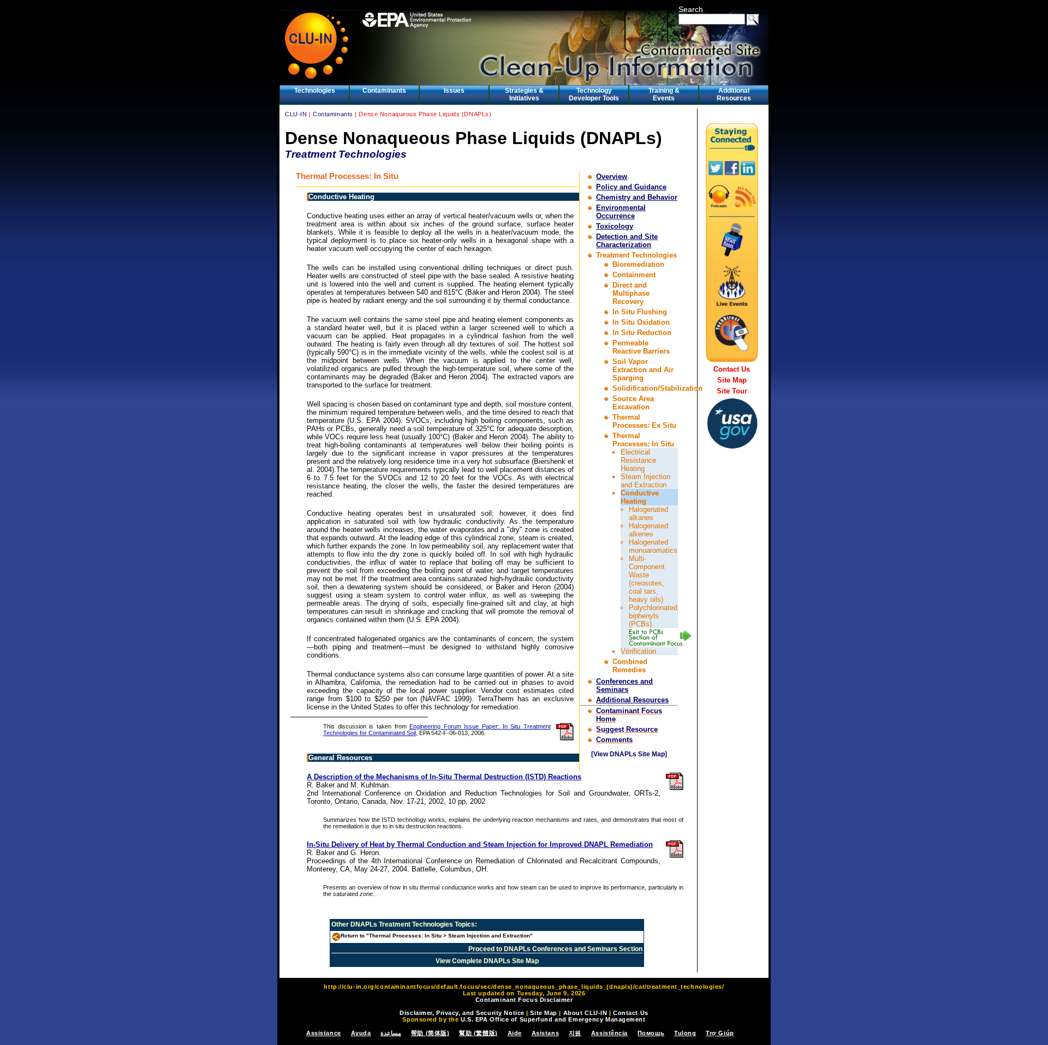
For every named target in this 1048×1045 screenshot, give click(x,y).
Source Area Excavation (633, 403)
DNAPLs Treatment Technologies (401, 924)
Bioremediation (638, 264)
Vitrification (638, 651)
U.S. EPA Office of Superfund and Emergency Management (553, 1019)
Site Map (732, 380)
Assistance (323, 1033)
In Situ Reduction (641, 333)
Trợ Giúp (720, 1033)
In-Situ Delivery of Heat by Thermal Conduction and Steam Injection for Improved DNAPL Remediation (480, 844)
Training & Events (664, 94)
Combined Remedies (629, 666)
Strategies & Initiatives (524, 94)
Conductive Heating (640, 497)
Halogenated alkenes (648, 530)
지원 (575, 1033)
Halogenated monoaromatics (653, 546)
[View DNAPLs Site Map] (629, 754)
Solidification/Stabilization (657, 388)
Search (690, 9)
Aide (515, 1033)
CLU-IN (296, 114)
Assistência (609, 1033)
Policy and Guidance (631, 187)
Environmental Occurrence (621, 212)
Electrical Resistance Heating (638, 460)
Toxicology (614, 226)
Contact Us (731, 369)
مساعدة (390, 1033)
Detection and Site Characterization (627, 240)
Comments (614, 740)
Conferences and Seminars (624, 685)
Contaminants (384, 90)
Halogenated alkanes (648, 513)
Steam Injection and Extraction (645, 481)
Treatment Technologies (636, 255)
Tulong (685, 1033)
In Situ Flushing (639, 312)
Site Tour (732, 391)
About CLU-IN (585, 1013)
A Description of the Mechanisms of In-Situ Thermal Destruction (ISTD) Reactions (444, 777)
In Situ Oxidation (641, 322)
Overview (611, 176)
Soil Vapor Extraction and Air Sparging (643, 369)
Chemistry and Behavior (636, 197)
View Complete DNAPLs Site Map (487, 961)
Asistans (545, 1033)
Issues (454, 90)
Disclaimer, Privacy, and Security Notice (462, 1013)
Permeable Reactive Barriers (641, 347)
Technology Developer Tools (594, 94)
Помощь (651, 1033)
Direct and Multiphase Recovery (631, 293)
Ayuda (361, 1033)
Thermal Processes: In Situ (643, 440)
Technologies (314, 90)
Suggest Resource (627, 729)
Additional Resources (734, 94)
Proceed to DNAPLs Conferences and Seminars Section (555, 949)
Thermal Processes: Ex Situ (644, 421)
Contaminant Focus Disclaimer (524, 999)
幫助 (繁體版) (478, 1033)
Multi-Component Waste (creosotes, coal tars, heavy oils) (647, 579)
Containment (634, 275)
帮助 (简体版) (430, 1033)
